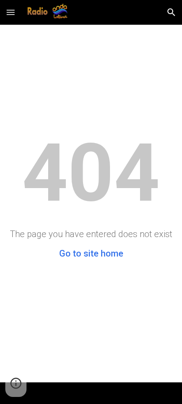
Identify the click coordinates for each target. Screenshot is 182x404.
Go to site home (91, 253)
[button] (10, 12)
